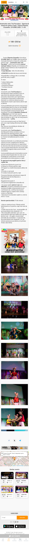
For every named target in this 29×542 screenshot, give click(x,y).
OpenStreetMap (20, 465)
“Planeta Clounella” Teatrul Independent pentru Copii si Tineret (21, 34)
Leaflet (13, 465)
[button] (14, 458)
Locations (11, 2)
